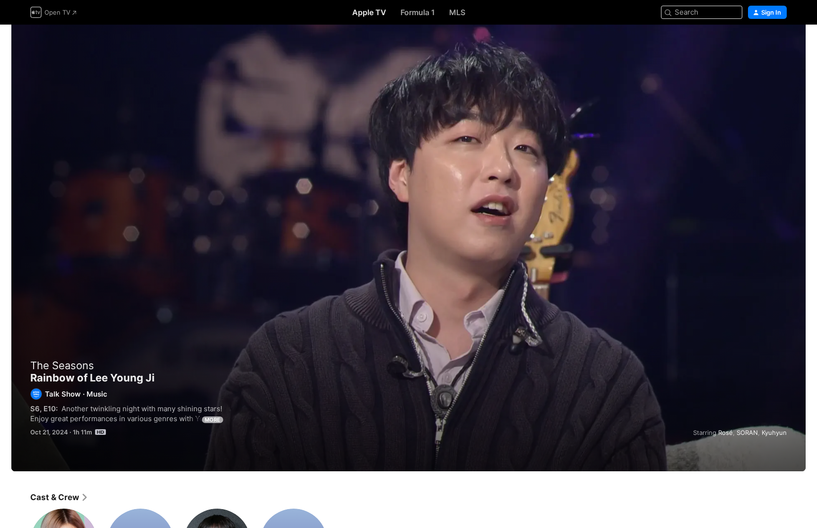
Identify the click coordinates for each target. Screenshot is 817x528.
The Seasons (62, 365)
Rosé (725, 432)
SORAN (747, 432)
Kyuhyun (774, 432)
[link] (59, 497)
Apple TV (369, 12)
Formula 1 (417, 12)
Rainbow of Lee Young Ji (408, 248)
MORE (212, 419)
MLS (457, 12)
